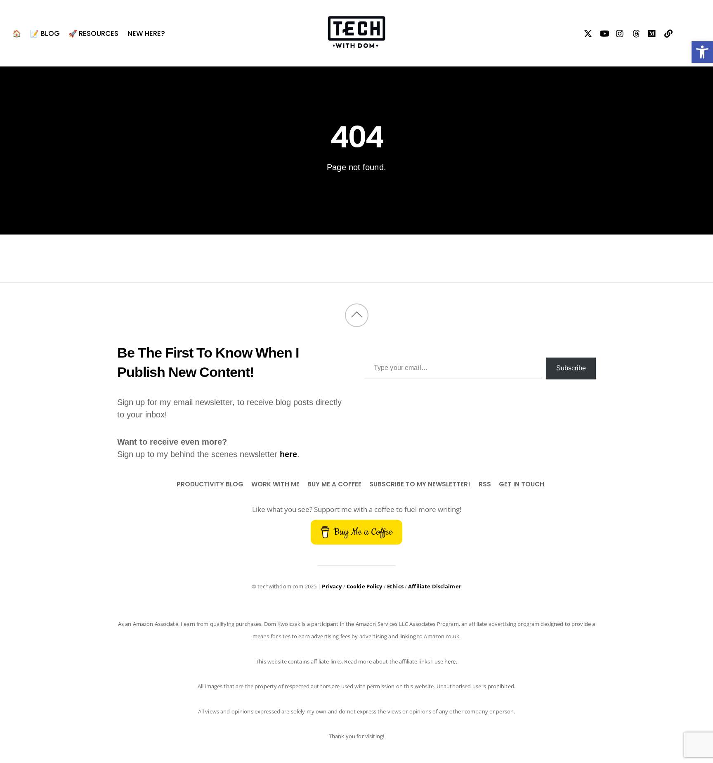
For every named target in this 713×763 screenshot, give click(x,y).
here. (450, 661)
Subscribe (571, 368)
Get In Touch (521, 484)
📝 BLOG (45, 33)
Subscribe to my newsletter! (419, 484)
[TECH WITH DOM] (356, 43)
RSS (485, 484)
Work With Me (275, 484)
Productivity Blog (210, 484)
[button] (702, 52)
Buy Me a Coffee (334, 484)
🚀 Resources (93, 33)
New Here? (146, 33)
